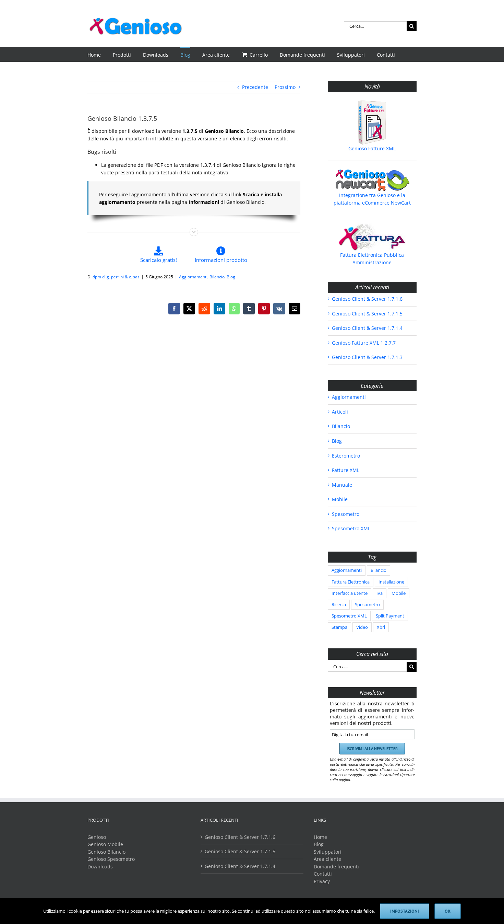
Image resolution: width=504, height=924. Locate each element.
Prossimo (285, 87)
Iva (379, 593)
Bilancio (217, 277)
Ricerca (339, 605)
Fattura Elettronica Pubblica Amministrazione (372, 259)
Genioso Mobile (105, 844)
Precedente (255, 87)
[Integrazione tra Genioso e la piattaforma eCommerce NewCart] (372, 180)
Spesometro (345, 514)
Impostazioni (404, 911)
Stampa (339, 627)
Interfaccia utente (350, 593)
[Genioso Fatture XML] (372, 123)
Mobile (340, 499)
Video (362, 627)
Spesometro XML (351, 528)
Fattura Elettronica (351, 582)
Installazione (391, 582)
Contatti (323, 873)
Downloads (100, 866)
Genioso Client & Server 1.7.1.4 (367, 328)
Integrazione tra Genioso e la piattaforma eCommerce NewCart (372, 199)
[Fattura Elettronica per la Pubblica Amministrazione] (372, 237)
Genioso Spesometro (111, 859)
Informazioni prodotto (221, 259)
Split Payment (390, 616)
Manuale (342, 485)
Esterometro (346, 455)
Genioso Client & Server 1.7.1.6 (367, 299)
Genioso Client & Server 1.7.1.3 (367, 357)
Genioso (96, 837)
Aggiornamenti (193, 277)
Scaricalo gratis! (158, 259)
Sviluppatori (327, 851)
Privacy (322, 881)
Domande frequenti (336, 866)
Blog (231, 277)
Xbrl (381, 627)
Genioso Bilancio (106, 851)
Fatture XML (345, 470)
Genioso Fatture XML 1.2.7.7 (364, 342)
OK (448, 911)
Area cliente (327, 859)
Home (320, 837)
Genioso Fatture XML (372, 148)
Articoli (340, 411)
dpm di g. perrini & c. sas (116, 277)
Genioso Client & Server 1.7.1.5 (367, 313)
